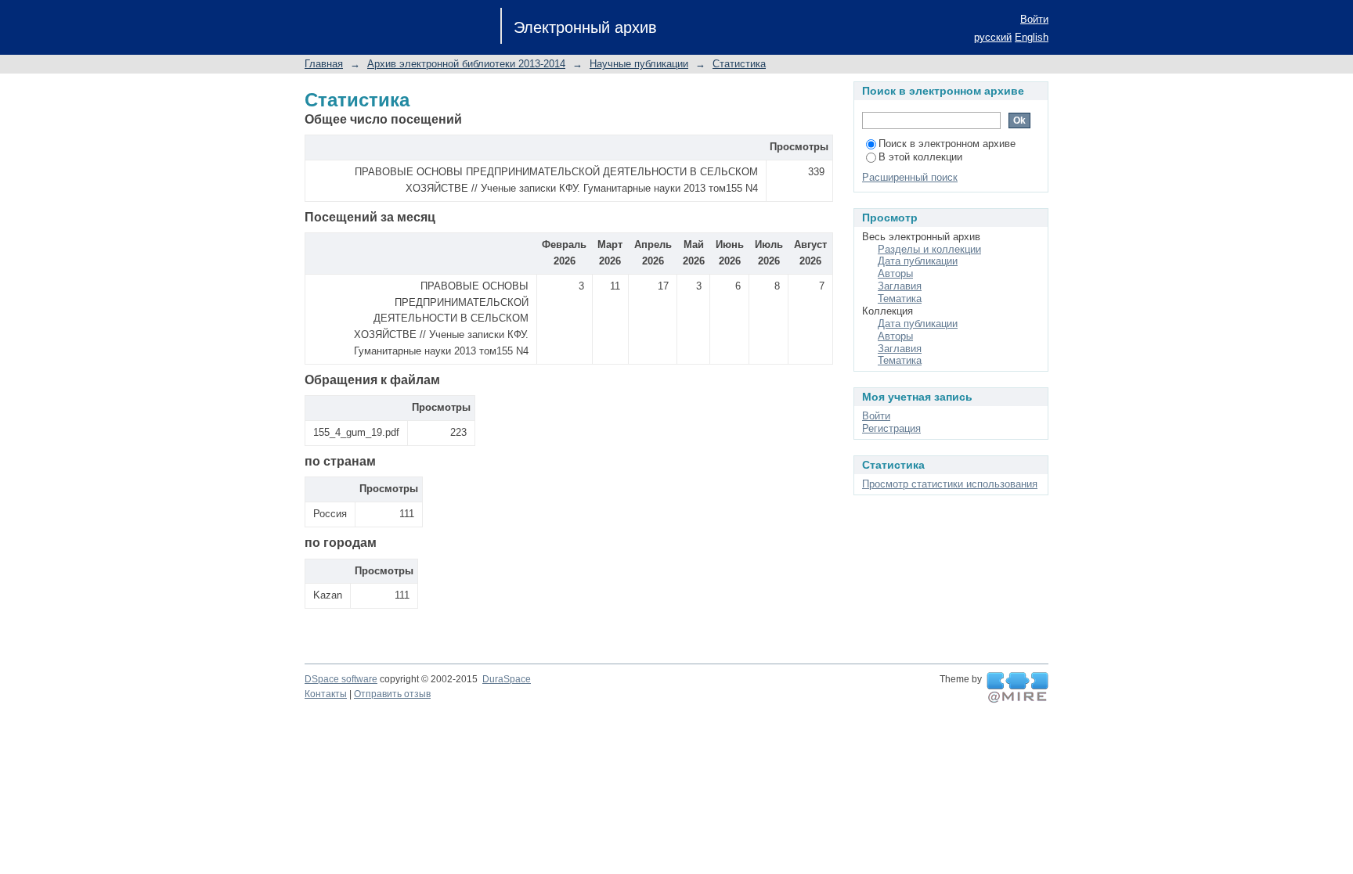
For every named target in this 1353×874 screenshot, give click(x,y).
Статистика (739, 64)
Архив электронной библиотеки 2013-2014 (466, 64)
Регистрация (891, 428)
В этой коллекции (920, 157)
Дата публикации (918, 261)
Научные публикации (639, 64)
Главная (324, 64)
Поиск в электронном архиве (947, 143)
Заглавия (900, 286)
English (1031, 37)
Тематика (900, 298)
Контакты (326, 694)
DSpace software (341, 679)
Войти (1034, 19)
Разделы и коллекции (929, 249)
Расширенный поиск (910, 177)
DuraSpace (506, 679)
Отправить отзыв (392, 694)
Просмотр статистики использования (949, 484)
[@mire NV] (1017, 687)
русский (993, 37)
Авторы (895, 273)
